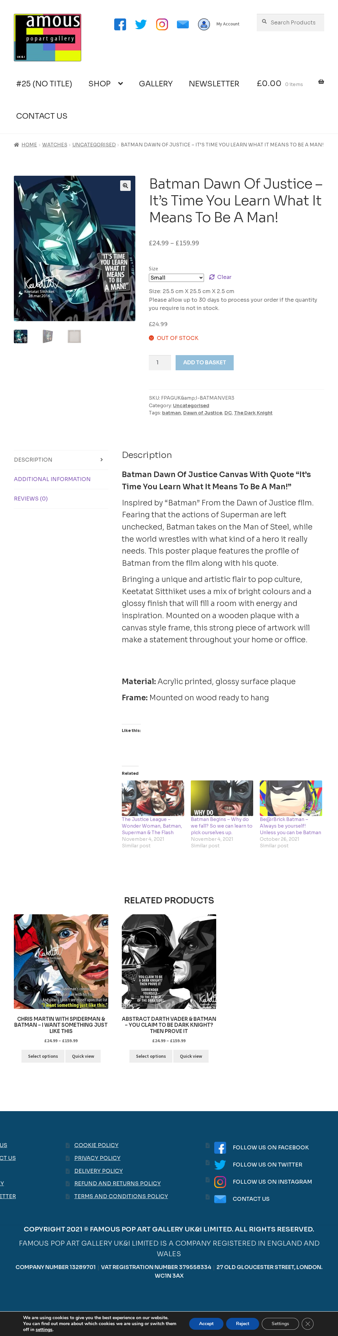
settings (44, 1330)
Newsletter (214, 84)
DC (228, 413)
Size (153, 268)
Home (29, 145)
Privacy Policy (97, 1158)
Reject (242, 1324)
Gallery (156, 84)
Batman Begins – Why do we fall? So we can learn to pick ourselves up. (222, 825)
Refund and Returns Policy (117, 1183)
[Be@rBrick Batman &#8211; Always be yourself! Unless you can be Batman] (291, 798)
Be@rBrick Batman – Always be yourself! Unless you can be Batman (290, 825)
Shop (99, 84)
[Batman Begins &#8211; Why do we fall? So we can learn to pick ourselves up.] (222, 798)
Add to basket (204, 362)
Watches (54, 145)
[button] (125, 185)
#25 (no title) (44, 84)
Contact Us (42, 116)
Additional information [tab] (52, 479)
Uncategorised (94, 145)
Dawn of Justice (202, 413)
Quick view (83, 1056)
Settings (280, 1324)
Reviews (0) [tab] (31, 498)
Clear (224, 277)
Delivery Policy (98, 1171)
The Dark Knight (253, 413)
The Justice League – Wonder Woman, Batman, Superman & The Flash (152, 825)
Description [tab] (33, 459)
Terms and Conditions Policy (121, 1196)
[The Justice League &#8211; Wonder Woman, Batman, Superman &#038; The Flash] (153, 798)
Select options (43, 1056)
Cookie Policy (96, 1145)
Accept (206, 1324)
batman (171, 413)
